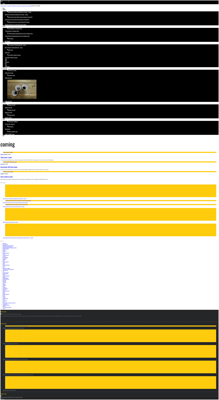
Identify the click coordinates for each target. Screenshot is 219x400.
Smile (4, 295)
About (4, 3)
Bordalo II (5, 251)
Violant (4, 306)
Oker (4, 286)
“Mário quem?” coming (6, 157)
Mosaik (4, 281)
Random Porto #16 (8, 107)
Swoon (4, 297)
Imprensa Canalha (6, 268)
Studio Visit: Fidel (8, 101)
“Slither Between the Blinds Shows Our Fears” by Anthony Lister (17, 36)
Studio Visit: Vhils (8, 78)
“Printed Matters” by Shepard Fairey (12, 31)
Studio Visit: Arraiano (9, 73)
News (4, 8)
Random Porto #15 (8, 112)
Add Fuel (4, 243)
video (4, 119)
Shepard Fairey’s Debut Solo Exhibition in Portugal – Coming (16, 14)
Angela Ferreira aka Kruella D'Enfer (10, 247)
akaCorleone (5, 244)
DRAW (4, 259)
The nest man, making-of (10, 124)
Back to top (2, 399)
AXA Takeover (7, 41)
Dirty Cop (5, 258)
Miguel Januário (6, 279)
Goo (4, 267)
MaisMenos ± (5, 273)
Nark (4, 283)
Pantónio (4, 287)
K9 (3, 271)
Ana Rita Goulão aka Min (7, 246)
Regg (4, 293)
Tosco (4, 301)
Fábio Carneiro (6, 261)
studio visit (5, 68)
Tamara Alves (5, 298)
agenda (1, 154)
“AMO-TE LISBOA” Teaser (9, 134)
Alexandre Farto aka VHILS (8, 245)
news (4, 154)
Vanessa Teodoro (6, 305)
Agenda (4, 9)
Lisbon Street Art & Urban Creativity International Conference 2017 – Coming (18, 237)
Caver (4, 254)
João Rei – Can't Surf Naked (8, 269)
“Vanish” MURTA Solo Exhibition (9, 390)
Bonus (4, 249)
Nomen (4, 284)
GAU (6, 60)
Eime (4, 260)
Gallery (4, 26)
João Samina (5, 270)
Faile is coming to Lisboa (6, 177)
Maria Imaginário (6, 275)
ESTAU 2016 (7, 52)
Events (4, 42)
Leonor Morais (6, 272)
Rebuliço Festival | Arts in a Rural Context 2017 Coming (15, 24)
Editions (4, 102)
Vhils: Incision (7, 129)
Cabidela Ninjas (6, 253)
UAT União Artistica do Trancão (9, 302)
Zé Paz (4, 308)
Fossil (4, 266)
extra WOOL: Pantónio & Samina (11, 57)
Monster (4, 280)
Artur (6, 59)
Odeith (4, 285)
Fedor (4, 262)
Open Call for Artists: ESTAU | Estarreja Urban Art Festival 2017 (17, 19)
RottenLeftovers (6, 294)
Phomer (4, 289)
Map (3, 135)
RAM (4, 292)
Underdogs (7, 62)
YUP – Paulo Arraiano (7, 307)
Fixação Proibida (6, 265)
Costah (4, 256)
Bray (4, 252)
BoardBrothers (6, 248)
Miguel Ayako (5, 278)
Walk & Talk (7, 66)
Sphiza (4, 296)
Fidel (4, 263)
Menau (4, 276)
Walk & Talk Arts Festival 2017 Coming (10, 222)
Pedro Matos (5, 288)
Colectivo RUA (6, 255)
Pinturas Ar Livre (6, 290)
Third (4, 299)
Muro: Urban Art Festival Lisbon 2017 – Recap (14, 47)
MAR (4, 274)
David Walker (5, 257)
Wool (6, 65)
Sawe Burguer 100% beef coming (8, 167)
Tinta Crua (5, 300)
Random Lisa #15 (8, 117)
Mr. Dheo (4, 282)
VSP (6, 63)
